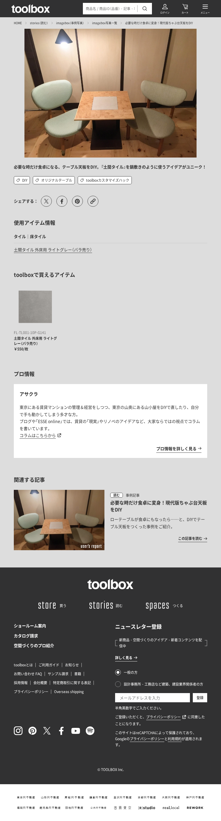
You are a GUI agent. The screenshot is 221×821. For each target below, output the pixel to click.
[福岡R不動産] (26, 807)
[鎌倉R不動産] (98, 797)
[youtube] (75, 730)
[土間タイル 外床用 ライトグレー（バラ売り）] (35, 306)
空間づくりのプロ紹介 (34, 645)
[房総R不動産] (74, 797)
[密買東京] (122, 807)
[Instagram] (18, 730)
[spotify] (90, 730)
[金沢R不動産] (122, 797)
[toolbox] (110, 584)
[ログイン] (165, 8)
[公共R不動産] (98, 807)
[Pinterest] (32, 730)
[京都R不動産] (147, 797)
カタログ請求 (26, 635)
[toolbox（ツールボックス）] (31, 8)
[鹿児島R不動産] (50, 807)
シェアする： (26, 201)
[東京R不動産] (26, 797)
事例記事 (133, 495)
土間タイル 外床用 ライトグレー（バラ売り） (53, 249)
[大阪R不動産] (171, 797)
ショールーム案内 (30, 625)
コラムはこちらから (38, 435)
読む (116, 495)
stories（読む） (39, 23)
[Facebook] (61, 730)
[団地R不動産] (74, 807)
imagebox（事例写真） (70, 23)
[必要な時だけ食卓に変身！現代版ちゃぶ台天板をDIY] (110, 520)
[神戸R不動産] (195, 797)
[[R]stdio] (147, 807)
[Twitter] (47, 730)
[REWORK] (195, 807)
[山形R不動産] (50, 797)
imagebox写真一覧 (104, 23)
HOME (18, 23)
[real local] (171, 807)
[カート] (185, 8)
